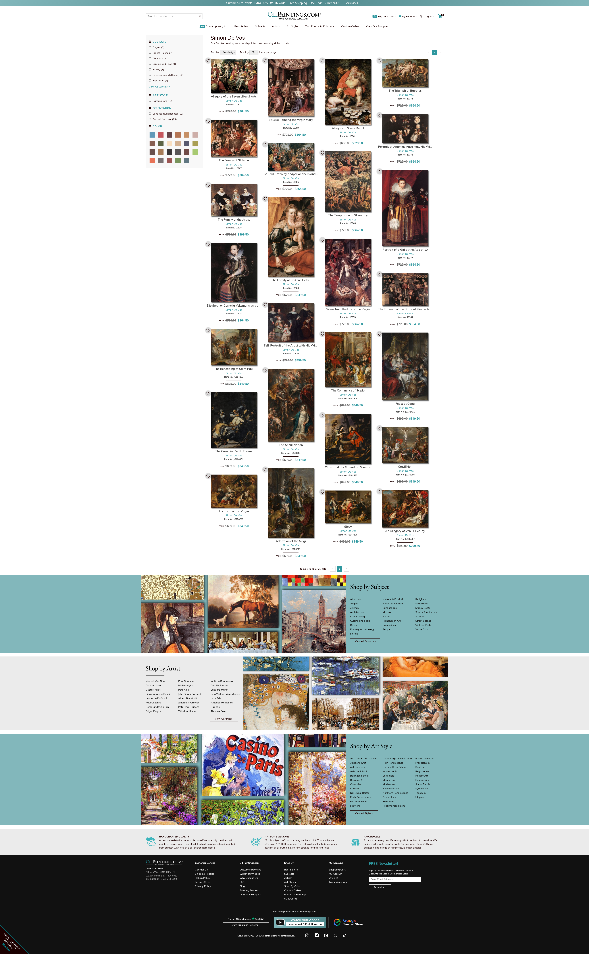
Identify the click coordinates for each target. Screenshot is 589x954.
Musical (387, 612)
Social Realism (423, 784)
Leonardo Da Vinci (156, 698)
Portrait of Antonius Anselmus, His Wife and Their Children (405, 146)
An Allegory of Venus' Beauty (405, 531)
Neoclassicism (391, 788)
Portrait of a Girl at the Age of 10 (405, 249)
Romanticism (422, 779)
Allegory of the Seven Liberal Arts (234, 96)
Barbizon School (359, 775)
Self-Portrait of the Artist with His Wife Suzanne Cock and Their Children (291, 345)
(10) (162, 100)
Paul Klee (183, 689)
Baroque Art (357, 779)
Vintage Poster (423, 625)
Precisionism (422, 762)
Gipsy (348, 526)
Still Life (419, 616)
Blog (242, 886)
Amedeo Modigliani (222, 702)
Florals (354, 633)
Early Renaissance (360, 797)
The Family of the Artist (234, 219)
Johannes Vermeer (188, 702)
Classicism (356, 784)
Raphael (215, 706)
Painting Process (249, 890)
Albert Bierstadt (187, 698)
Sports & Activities (426, 612)
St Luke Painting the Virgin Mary (291, 120)
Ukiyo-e (419, 797)
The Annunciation (291, 445)
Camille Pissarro (220, 685)
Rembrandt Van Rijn (157, 706)
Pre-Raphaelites (424, 758)
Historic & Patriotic (393, 599)
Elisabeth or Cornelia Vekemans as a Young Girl (234, 305)
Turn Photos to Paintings (319, 26)
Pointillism (388, 801)
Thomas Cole (218, 711)
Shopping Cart (337, 869)
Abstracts (356, 599)
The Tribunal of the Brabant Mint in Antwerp (405, 309)
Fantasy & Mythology (362, 629)
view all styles (363, 813)
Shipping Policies (204, 873)
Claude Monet (154, 685)
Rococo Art (421, 775)
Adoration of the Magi (291, 541)
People (387, 629)
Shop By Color (292, 886)
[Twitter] (335, 935)
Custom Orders (350, 26)
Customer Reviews (250, 869)
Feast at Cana (405, 403)
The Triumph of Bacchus (405, 90)
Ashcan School (358, 771)
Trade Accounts (338, 882)
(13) (168, 113)
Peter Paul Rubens (188, 706)
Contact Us (201, 869)
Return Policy (202, 877)
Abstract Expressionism (363, 758)
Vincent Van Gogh (156, 681)
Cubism (354, 788)
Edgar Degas (153, 711)
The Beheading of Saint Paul (233, 369)
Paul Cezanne (153, 702)
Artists (276, 26)
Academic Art (358, 762)
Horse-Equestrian (393, 603)
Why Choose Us (249, 877)
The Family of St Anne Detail (290, 280)
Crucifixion (405, 466)
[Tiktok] (344, 935)
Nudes (386, 616)
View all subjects (364, 641)
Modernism (389, 784)
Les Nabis (388, 775)
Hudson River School (394, 767)
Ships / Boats (422, 607)
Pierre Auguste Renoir (158, 693)
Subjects (260, 26)
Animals (355, 607)
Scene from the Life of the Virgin (348, 309)
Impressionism (391, 771)
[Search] (200, 16)
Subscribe (379, 887)
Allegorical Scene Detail (348, 128)
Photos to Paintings (295, 894)
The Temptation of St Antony (348, 215)
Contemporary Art (217, 26)
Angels (354, 603)
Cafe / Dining (357, 616)
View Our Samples (377, 26)
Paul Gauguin (186, 681)
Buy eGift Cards (387, 16)
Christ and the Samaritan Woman (348, 467)
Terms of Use (202, 882)
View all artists (223, 718)
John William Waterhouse (225, 693)
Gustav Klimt (153, 689)
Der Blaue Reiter (359, 792)
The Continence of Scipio (348, 390)
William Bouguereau (222, 681)
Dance (354, 625)
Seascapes (421, 603)
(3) (161, 58)
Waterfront (421, 629)
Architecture (357, 612)
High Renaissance (393, 762)
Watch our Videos (250, 873)
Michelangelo (185, 685)
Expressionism (358, 801)
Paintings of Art (392, 620)
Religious (420, 599)
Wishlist (333, 877)
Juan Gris (216, 698)
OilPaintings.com (269, 936)
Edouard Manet (219, 689)
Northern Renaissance (395, 792)
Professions (389, 625)
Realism (420, 767)
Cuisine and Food (360, 620)
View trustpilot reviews (245, 924)
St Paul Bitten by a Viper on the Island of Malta (291, 174)
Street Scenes (423, 620)
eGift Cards (290, 898)
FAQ (242, 882)
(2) (158, 47)
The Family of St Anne (234, 160)
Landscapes (390, 607)
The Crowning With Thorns (233, 451)
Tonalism (420, 792)
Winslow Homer (187, 711)
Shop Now (351, 3)
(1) (163, 52)
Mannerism (389, 779)
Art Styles (292, 26)
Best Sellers (241, 26)
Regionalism (422, 771)
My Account (335, 873)
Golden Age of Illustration (397, 758)
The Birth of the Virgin (234, 511)
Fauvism (355, 805)
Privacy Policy (203, 886)
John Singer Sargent (189, 693)
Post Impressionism (394, 805)
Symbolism (421, 788)
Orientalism (389, 797)
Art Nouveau (357, 767)
